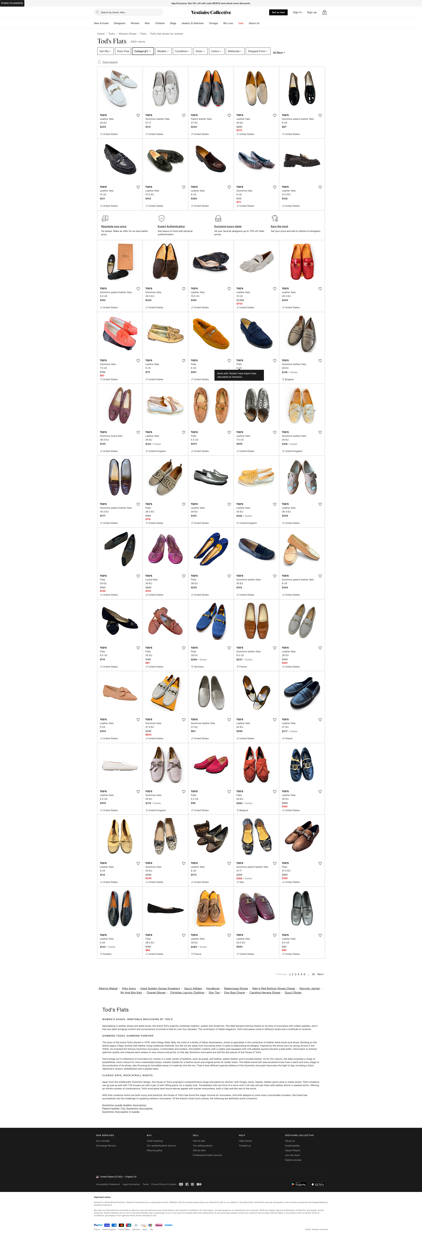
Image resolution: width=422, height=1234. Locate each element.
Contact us (245, 1145)
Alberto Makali (108, 988)
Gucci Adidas (193, 988)
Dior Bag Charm (234, 993)
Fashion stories (293, 1160)
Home (101, 34)
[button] (324, 12)
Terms (146, 1184)
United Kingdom (109, 1229)
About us (290, 1141)
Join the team (292, 1155)
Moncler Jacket (310, 988)
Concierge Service (106, 1145)
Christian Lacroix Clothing (187, 993)
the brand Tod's (124, 1042)
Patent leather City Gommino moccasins (127, 1108)
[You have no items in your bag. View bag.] (324, 12)
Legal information (131, 1184)
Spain (144, 1229)
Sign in (297, 12)
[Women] (142, 23)
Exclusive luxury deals (228, 226)
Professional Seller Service (207, 1155)
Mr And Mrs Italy (131, 993)
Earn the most (279, 226)
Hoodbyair (213, 988)
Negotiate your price (113, 226)
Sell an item (278, 12)
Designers (119, 23)
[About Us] (262, 23)
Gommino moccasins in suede (120, 1112)
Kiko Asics (129, 988)
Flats (143, 34)
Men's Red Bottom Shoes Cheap (273, 988)
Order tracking (155, 1141)
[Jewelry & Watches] (206, 23)
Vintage (213, 23)
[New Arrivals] (111, 23)
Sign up (312, 12)
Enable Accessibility (12, 3)
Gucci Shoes (293, 993)
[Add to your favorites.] (138, 115)
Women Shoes (127, 34)
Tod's (111, 34)
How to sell (199, 1141)
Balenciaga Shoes (236, 988)
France (97, 1229)
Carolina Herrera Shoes (265, 993)
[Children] (167, 23)
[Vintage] (220, 23)
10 (313, 974)
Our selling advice (202, 1145)
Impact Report (293, 1150)
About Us (254, 23)
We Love (228, 23)
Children (160, 23)
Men (147, 23)
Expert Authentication (171, 226)
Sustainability (292, 1145)
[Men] (152, 23)
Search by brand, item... (114, 12)
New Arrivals (101, 23)
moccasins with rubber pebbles (293, 1026)
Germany (136, 1229)
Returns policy (154, 1150)
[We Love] (235, 23)
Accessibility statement (108, 1184)
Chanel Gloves (156, 993)
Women (135, 23)
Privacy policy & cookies (163, 1184)
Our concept (102, 1141)
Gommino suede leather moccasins (124, 1105)
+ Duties (292, 372)
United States (124, 1229)
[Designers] (128, 23)
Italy (151, 1229)
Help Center (245, 1141)
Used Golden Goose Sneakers (160, 988)
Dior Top (214, 993)
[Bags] (178, 23)
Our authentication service (161, 1145)
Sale (240, 23)
